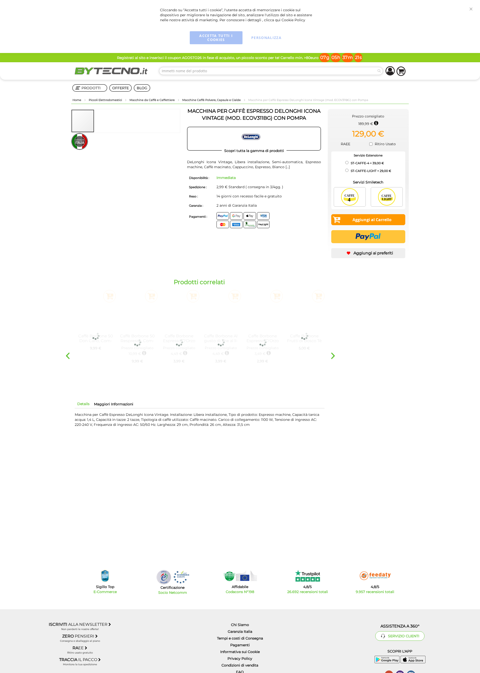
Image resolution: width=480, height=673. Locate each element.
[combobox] (271, 71)
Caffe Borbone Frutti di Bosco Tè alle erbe (304, 338)
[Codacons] (240, 575)
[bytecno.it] (111, 70)
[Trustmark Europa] (181, 577)
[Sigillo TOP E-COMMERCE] (105, 576)
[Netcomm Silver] (163, 577)
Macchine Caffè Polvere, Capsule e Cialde (212, 100)
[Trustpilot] (307, 575)
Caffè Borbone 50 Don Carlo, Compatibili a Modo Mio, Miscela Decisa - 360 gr (95, 338)
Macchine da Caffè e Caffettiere (153, 100)
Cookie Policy (293, 20)
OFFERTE (120, 88)
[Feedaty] (375, 575)
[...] (287, 167)
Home (77, 100)
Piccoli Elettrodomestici (106, 100)
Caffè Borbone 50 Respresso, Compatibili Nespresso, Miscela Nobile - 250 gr (137, 338)
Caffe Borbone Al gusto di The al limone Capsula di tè (221, 338)
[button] (105, 121)
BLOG (142, 88)
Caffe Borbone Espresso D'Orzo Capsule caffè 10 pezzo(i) (262, 338)
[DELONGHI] (254, 139)
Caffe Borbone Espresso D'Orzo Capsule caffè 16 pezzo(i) (179, 338)
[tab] (83, 404)
